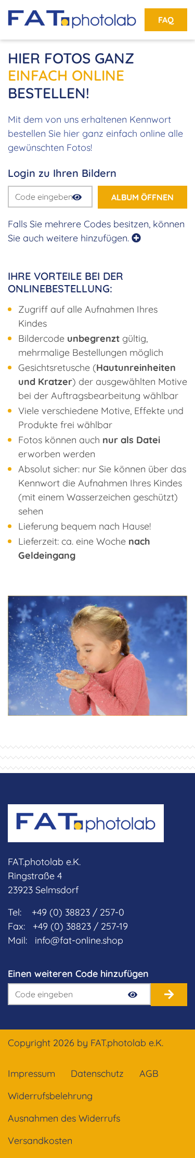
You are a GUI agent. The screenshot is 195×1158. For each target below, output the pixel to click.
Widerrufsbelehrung (50, 1096)
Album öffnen (142, 197)
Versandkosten (40, 1141)
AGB (149, 1073)
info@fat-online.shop (79, 940)
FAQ (166, 20)
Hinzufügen (169, 994)
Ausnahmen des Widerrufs (64, 1118)
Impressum (31, 1073)
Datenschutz (97, 1073)
